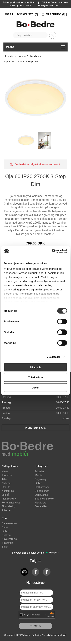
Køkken (6, 535)
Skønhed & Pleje (44, 498)
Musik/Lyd (40, 502)
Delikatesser (42, 487)
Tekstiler (39, 471)
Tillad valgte (35, 377)
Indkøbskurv (9, 498)
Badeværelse (9, 523)
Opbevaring (41, 494)
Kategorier (41, 466)
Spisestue (7, 542)
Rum (4, 518)
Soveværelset (9, 538)
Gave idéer (41, 506)
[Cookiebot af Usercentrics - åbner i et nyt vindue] (52, 251)
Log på (5, 494)
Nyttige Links (10, 466)
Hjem (5, 471)
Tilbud (5, 479)
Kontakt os (8, 490)
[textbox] (30, 35)
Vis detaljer (53, 356)
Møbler (39, 475)
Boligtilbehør (42, 490)
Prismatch (7, 510)
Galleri (38, 483)
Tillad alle (35, 367)
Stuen (5, 546)
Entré (5, 527)
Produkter (7, 475)
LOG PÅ (8, 14)
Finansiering (8, 506)
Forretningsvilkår (11, 502)
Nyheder (6, 483)
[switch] (62, 321)
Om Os (6, 487)
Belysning (40, 479)
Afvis (35, 387)
